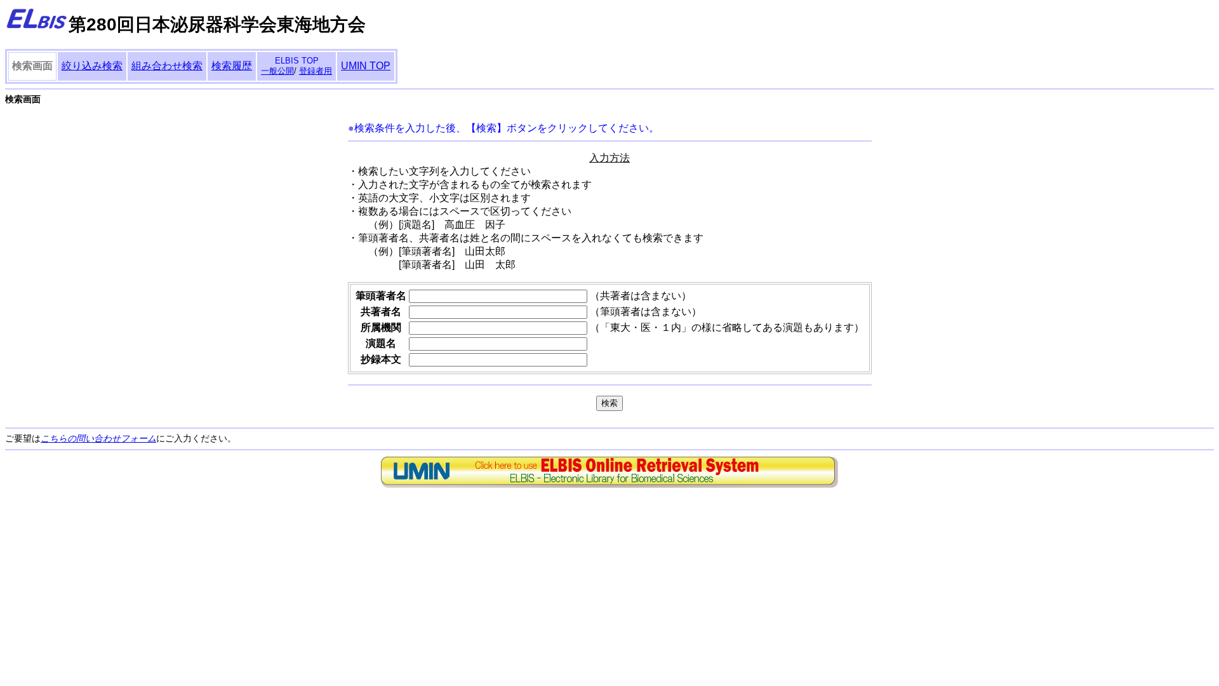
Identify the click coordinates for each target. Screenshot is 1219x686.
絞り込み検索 (92, 65)
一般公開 (277, 71)
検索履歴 (231, 65)
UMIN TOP (365, 65)
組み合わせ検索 (167, 65)
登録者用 (315, 71)
